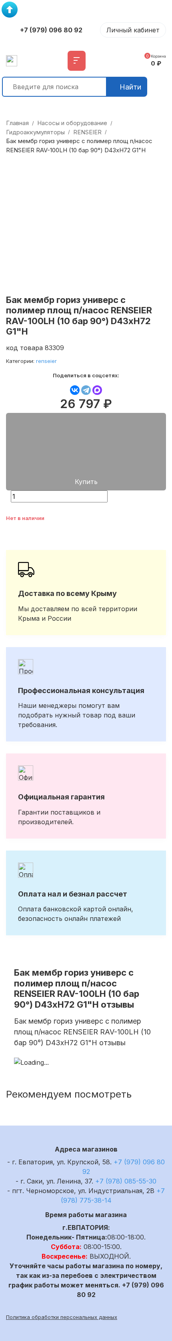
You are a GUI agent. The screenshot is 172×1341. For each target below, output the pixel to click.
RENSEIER (87, 132)
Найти (130, 87)
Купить (86, 482)
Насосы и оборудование (72, 123)
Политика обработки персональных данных (61, 1317)
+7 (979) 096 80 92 (51, 30)
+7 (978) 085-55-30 (125, 1181)
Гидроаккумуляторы (35, 132)
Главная (17, 123)
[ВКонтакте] (75, 390)
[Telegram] (86, 390)
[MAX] (97, 390)
